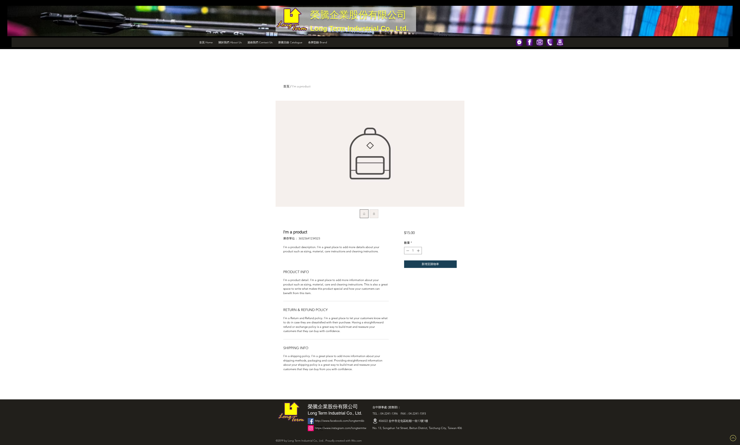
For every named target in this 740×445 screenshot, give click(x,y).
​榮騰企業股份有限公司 (358, 14)
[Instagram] (311, 428)
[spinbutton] (413, 250)
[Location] (375, 421)
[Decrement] (407, 250)
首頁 (286, 86)
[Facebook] (311, 421)
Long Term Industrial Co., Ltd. (359, 28)
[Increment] (418, 250)
